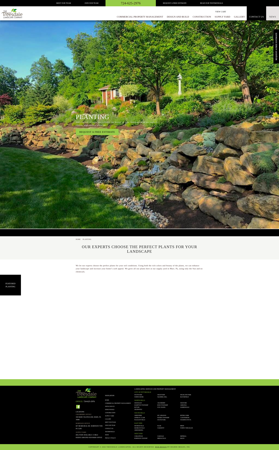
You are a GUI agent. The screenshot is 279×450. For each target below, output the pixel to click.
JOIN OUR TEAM (110, 425)
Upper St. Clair (139, 417)
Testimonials (110, 431)
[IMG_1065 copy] (83, 358)
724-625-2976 (131, 3)
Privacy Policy (110, 438)
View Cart (220, 12)
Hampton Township (141, 405)
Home (107, 400)
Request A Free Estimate (174, 3)
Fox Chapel (161, 407)
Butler (136, 407)
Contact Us (256, 16)
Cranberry (161, 403)
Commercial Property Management (140, 16)
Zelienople (138, 409)
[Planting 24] (195, 316)
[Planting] (251, 358)
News (272, 16)
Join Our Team (91, 3)
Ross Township (162, 405)
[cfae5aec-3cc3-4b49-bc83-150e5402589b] (28, 358)
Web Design (161, 447)
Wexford (183, 403)
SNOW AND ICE (110, 406)
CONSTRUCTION (110, 413)
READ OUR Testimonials (211, 3)
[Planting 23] (139, 316)
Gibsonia (183, 405)
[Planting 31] (251, 316)
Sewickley (138, 403)
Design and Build (178, 16)
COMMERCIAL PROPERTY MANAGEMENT (118, 403)
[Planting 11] (28, 316)
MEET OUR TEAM (63, 3)
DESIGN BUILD (109, 409)
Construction (202, 16)
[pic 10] (195, 358)
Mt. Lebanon (161, 415)
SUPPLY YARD (109, 416)
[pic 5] (139, 358)
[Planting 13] (83, 316)
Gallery (239, 16)
